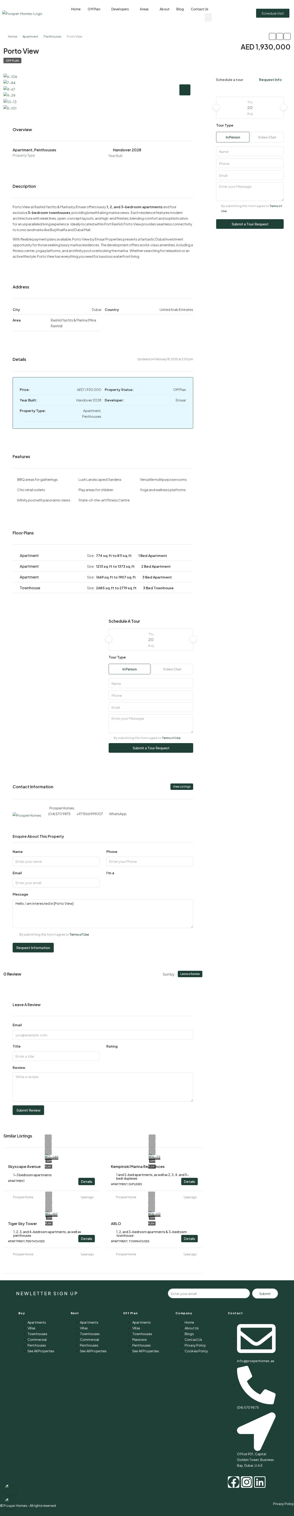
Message (20, 894)
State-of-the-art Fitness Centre (104, 500)
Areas (144, 9)
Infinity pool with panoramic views (43, 500)
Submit (265, 1293)
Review (19, 1067)
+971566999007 (89, 813)
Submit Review (28, 1110)
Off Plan (94, 9)
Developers (120, 9)
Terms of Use (171, 738)
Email (17, 873)
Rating (112, 1046)
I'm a (110, 873)
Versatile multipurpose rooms (163, 479)
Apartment (30, 36)
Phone (111, 851)
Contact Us (199, 9)
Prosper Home (23, 1197)
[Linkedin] (260, 1482)
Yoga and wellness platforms (163, 489)
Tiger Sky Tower (22, 1223)
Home (76, 9)
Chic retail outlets (31, 489)
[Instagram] (246, 1482)
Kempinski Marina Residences (138, 1166)
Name (18, 851)
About (165, 9)
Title (17, 1046)
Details (86, 1181)
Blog (180, 9)
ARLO (116, 1223)
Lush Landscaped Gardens (100, 479)
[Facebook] (233, 1482)
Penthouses (52, 36)
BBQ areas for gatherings (37, 479)
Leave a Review (190, 974)
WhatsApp (118, 813)
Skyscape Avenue (24, 1166)
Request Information (33, 947)
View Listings (182, 786)
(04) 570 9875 (59, 813)
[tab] (184, 89)
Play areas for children (96, 489)
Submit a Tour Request (151, 748)
